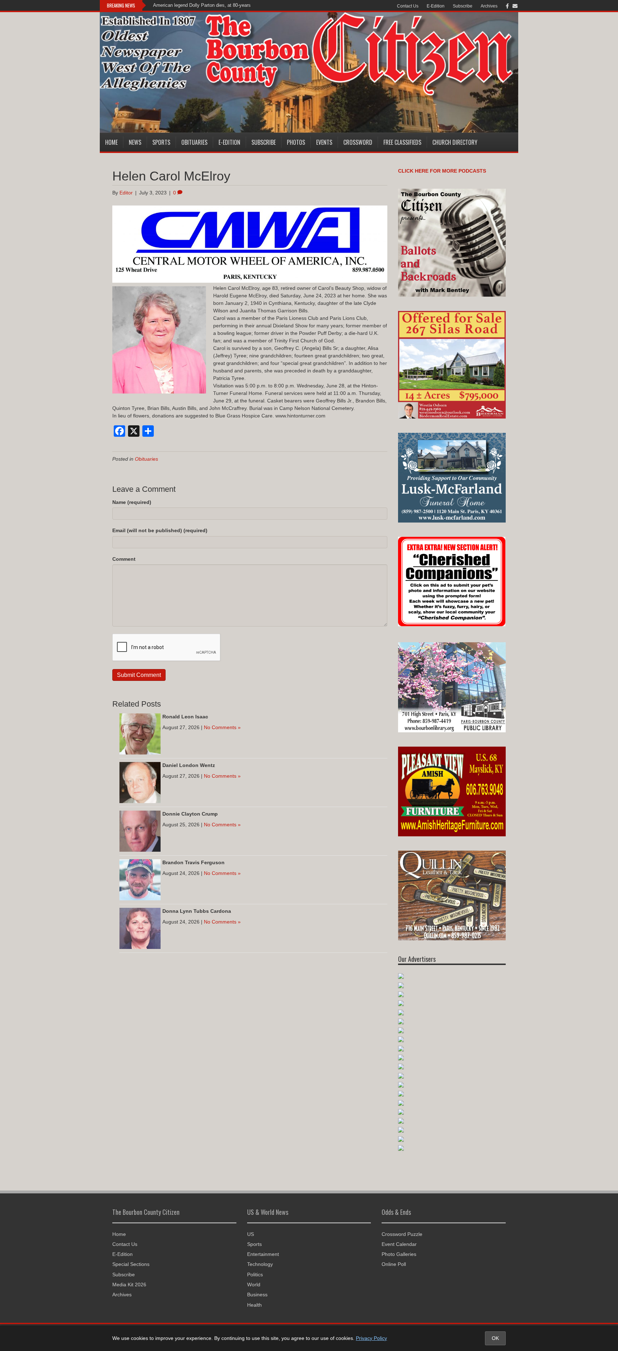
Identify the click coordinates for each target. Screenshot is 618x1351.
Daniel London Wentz (188, 765)
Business (257, 1294)
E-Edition (436, 6)
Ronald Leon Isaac (185, 716)
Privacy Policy (371, 1338)
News (135, 142)
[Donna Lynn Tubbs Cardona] (140, 928)
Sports (161, 142)
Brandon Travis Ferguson (193, 862)
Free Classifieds (402, 142)
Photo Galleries (399, 1254)
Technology (260, 1264)
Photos (296, 142)
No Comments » (222, 727)
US (250, 1234)
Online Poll (394, 1264)
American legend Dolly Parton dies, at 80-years (202, 5)
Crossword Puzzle (402, 1234)
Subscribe (462, 6)
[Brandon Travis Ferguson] (140, 879)
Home (111, 142)
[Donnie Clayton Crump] (140, 830)
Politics (255, 1274)
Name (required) (131, 502)
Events (324, 142)
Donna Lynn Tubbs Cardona (196, 911)
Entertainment (263, 1254)
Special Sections (130, 1264)
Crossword (357, 142)
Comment (124, 559)
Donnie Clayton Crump (190, 814)
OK (495, 1338)
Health (254, 1305)
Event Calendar (399, 1244)
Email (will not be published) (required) (159, 530)
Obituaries (194, 142)
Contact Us (407, 6)
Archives (489, 6)
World (253, 1284)
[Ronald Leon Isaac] (140, 733)
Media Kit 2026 (129, 1284)
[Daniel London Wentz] (140, 782)
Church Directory (454, 142)
